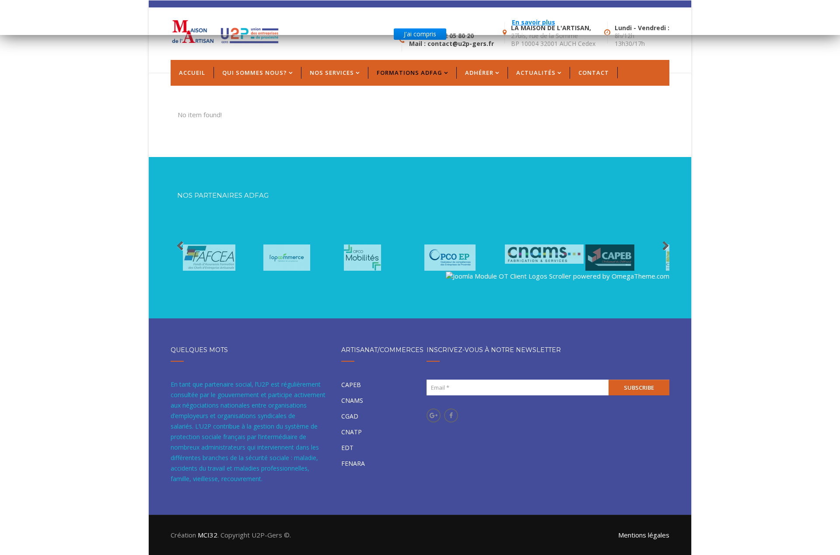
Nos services (332, 73)
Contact (593, 73)
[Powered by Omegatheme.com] (557, 269)
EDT (347, 447)
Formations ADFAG (409, 73)
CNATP (351, 432)
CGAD (349, 416)
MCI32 (207, 535)
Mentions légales (643, 535)
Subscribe (639, 387)
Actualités (536, 73)
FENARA (353, 463)
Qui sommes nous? (254, 73)
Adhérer (479, 73)
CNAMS (352, 400)
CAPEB (351, 384)
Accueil (192, 73)
